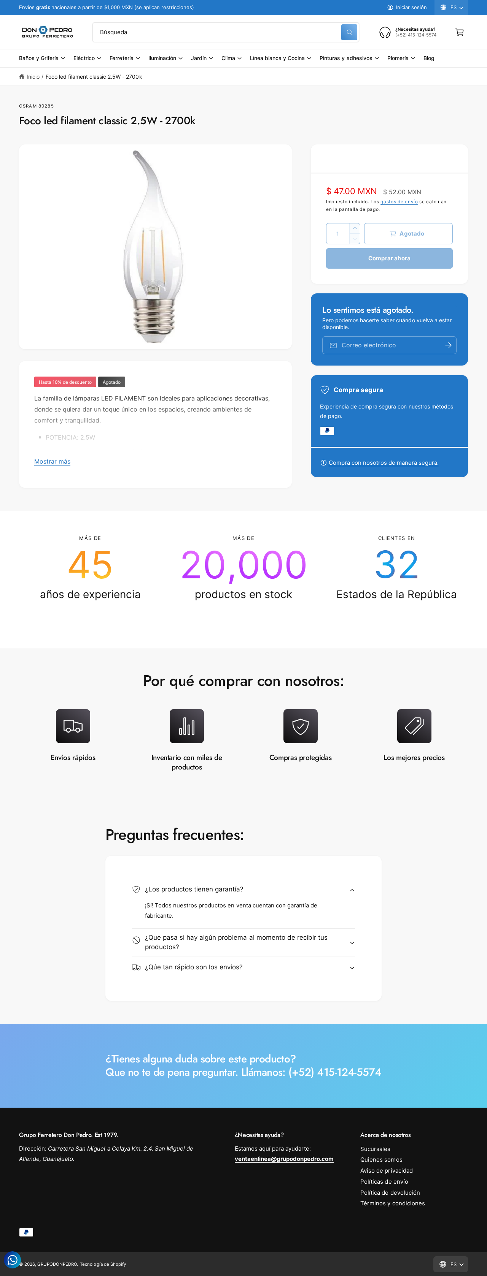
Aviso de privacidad (386, 1170)
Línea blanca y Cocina (277, 58)
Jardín (199, 58)
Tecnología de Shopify (103, 1264)
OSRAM (28, 106)
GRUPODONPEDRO (57, 1264)
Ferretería (121, 58)
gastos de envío (399, 201)
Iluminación (162, 58)
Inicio (33, 76)
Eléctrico (84, 58)
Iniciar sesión (411, 7)
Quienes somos (381, 1159)
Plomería (398, 58)
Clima (228, 58)
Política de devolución (390, 1192)
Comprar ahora (389, 258)
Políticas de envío (384, 1181)
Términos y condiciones (392, 1203)
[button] (459, 32)
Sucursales (375, 1149)
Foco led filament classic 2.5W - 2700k (94, 76)
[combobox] (225, 32)
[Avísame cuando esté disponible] (448, 345)
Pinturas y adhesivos (346, 58)
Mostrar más (52, 461)
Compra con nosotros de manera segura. (384, 462)
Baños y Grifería (39, 58)
